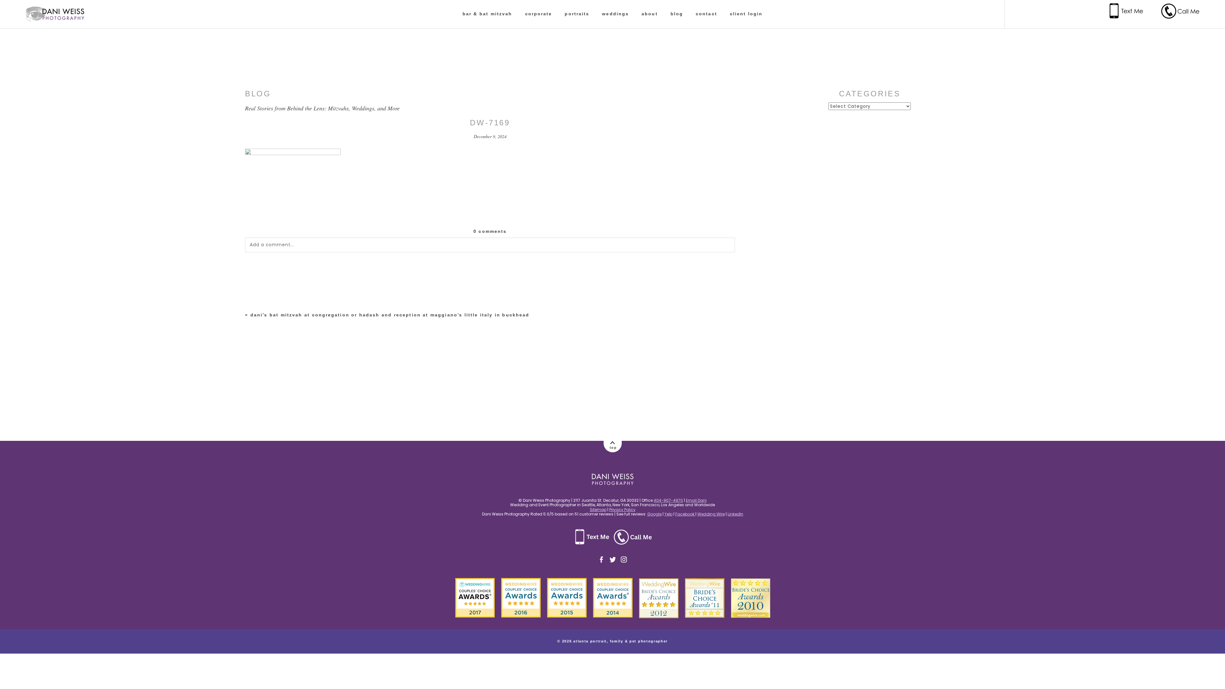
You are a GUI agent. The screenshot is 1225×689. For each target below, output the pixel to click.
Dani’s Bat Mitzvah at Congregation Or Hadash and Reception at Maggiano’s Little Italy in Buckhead (390, 314)
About (650, 13)
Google (654, 514)
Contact (706, 13)
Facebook (685, 514)
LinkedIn (735, 514)
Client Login (746, 13)
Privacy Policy (622, 509)
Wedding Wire (711, 514)
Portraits (577, 13)
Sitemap (598, 509)
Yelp (668, 514)
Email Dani (696, 500)
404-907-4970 (668, 500)
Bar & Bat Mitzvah (487, 13)
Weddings (615, 13)
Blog (677, 13)
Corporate (538, 13)
